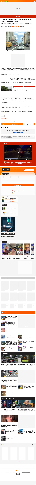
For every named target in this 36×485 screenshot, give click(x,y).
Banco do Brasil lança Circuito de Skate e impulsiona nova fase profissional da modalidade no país (29, 431)
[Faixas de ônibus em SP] (5, 77)
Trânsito (2, 363)
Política (19, 408)
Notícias (5, 161)
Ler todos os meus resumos (18, 185)
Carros (19, 363)
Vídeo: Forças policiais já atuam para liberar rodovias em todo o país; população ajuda (29, 386)
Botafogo (24, 340)
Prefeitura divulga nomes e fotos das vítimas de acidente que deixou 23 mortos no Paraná (11, 438)
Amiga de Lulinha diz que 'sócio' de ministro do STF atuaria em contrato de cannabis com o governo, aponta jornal (26, 410)
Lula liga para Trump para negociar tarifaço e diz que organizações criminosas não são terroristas (8, 410)
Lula (1, 408)
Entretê (6, 346)
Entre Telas (24, 346)
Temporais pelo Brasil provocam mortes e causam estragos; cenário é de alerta (11, 386)
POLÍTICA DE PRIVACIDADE (26, 472)
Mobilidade (6, 340)
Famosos (6, 315)
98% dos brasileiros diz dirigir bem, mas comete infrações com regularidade (26, 365)
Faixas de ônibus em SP (14, 74)
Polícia (7, 429)
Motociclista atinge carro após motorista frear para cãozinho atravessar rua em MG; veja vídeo (9, 380)
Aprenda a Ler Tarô (11, 201)
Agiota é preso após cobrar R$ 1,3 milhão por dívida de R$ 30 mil (11, 431)
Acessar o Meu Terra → (14, 169)
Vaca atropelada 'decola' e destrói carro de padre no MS (11, 392)
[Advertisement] (25, 393)
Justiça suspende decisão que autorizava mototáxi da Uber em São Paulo (9, 365)
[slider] (18, 158)
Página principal (5, 1)
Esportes (25, 429)
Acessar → (15, 204)
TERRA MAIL (20, 1)
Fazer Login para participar (18, 132)
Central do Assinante (26, 1)
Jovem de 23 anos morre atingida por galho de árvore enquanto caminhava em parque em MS (9, 425)
